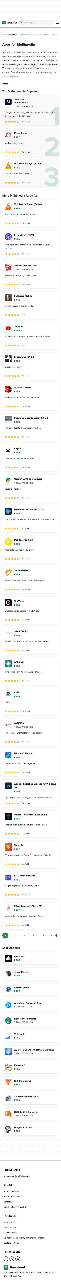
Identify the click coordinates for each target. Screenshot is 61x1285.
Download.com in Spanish (15, 1207)
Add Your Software (12, 1196)
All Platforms (8, 34)
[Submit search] (21, 22)
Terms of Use (10, 1227)
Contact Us (9, 1202)
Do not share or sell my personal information (24, 1238)
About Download (11, 1191)
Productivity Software (41, 35)
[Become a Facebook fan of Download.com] (6, 1258)
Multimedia (25, 35)
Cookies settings (11, 1243)
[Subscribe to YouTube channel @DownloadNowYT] (17, 1258)
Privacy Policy (10, 1222)
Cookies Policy (10, 1232)
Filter (5, 83)
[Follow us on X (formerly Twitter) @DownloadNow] (11, 1258)
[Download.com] (9, 22)
